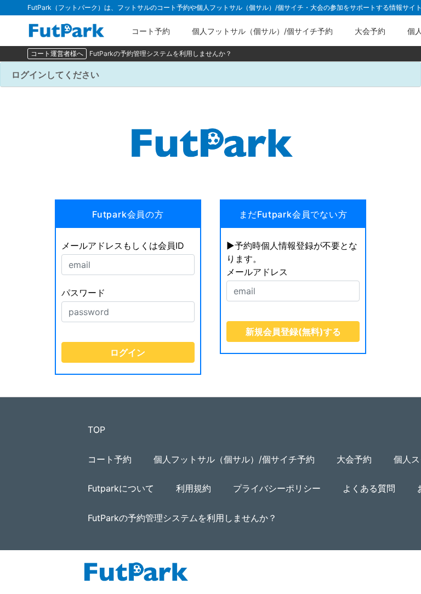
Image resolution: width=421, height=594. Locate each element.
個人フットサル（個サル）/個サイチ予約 (262, 31)
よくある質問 (369, 488)
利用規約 (193, 488)
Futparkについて (121, 488)
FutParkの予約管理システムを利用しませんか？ (160, 53)
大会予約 (370, 31)
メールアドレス (257, 271)
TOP (96, 429)
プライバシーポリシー (277, 488)
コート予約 (151, 31)
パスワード (83, 292)
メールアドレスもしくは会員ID (122, 245)
